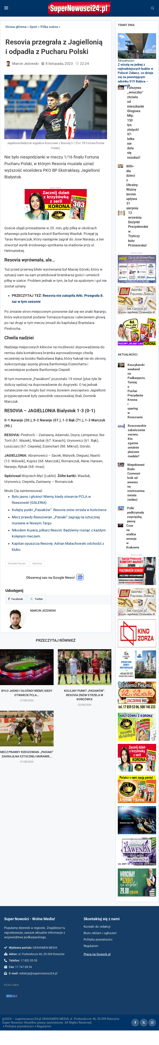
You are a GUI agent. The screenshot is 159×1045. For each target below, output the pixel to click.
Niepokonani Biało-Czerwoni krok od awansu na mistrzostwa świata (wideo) (136, 482)
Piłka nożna (49, 27)
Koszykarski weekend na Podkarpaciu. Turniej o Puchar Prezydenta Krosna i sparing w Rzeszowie (137, 391)
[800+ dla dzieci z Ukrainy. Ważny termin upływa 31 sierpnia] (120, 166)
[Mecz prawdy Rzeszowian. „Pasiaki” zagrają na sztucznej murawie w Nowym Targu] (27, 729)
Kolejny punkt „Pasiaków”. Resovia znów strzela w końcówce (59, 510)
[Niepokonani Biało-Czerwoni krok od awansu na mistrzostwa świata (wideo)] (121, 465)
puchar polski (16, 563)
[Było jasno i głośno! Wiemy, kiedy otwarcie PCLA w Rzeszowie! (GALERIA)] (27, 667)
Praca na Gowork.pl (97, 954)
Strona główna (15, 27)
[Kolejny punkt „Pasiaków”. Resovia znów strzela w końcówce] (84, 667)
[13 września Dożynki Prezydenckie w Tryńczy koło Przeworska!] (121, 213)
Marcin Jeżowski (43, 610)
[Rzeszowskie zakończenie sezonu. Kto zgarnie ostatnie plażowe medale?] (121, 426)
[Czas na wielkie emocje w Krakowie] (120, 525)
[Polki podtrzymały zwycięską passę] (121, 508)
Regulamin (44, 1026)
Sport (33, 27)
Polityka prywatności (19, 1026)
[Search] (153, 8)
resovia (37, 563)
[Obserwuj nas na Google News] (80, 579)
